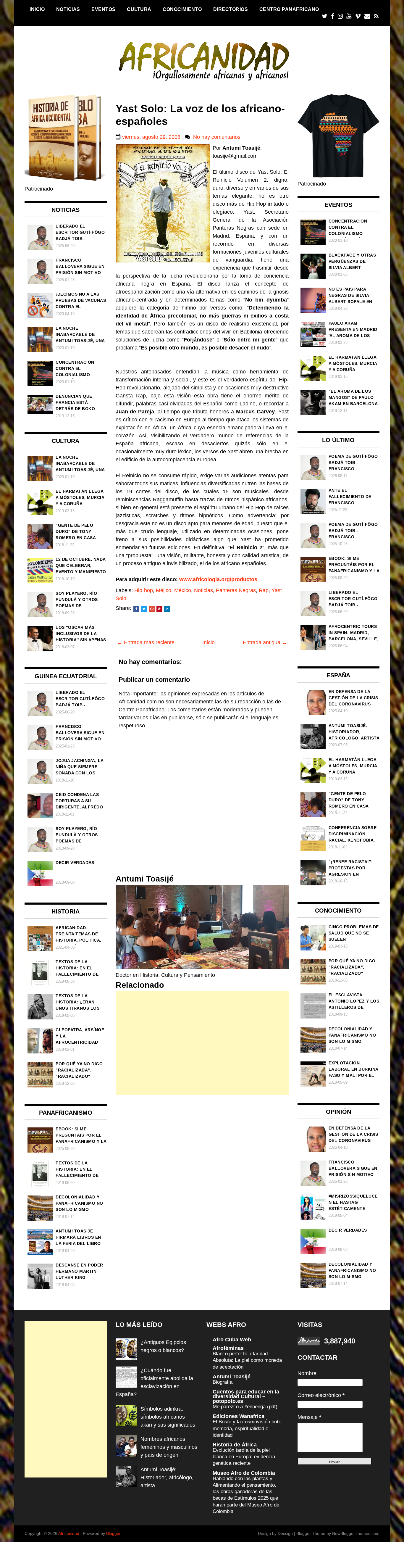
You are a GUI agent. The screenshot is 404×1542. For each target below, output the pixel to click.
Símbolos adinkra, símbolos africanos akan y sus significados (167, 1417)
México (182, 590)
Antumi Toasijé (232, 1377)
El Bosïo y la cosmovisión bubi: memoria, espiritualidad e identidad (247, 1428)
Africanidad (68, 1533)
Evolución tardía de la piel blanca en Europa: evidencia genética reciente (244, 1456)
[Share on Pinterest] (159, 609)
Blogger (113, 1533)
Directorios (230, 9)
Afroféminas (228, 1348)
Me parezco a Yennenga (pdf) (245, 1406)
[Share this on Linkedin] (167, 609)
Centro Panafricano (289, 9)
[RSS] (376, 16)
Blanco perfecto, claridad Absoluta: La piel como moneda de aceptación (247, 1360)
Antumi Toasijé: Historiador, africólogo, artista (166, 1477)
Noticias (68, 9)
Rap (264, 590)
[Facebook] (332, 16)
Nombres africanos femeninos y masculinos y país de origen (168, 1447)
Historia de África (235, 1445)
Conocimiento (182, 9)
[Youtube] (348, 16)
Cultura (139, 9)
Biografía (222, 1382)
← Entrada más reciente (145, 642)
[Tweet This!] (144, 609)
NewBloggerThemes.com (355, 1533)
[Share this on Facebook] (136, 609)
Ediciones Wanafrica (238, 1416)
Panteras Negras (236, 590)
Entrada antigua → (265, 642)
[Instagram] (340, 16)
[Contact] (367, 16)
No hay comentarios (216, 137)
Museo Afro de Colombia (244, 1473)
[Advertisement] (202, 1043)
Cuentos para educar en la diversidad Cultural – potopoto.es (246, 1396)
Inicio (37, 9)
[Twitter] (324, 16)
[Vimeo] (358, 16)
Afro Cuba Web (232, 1340)
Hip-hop (143, 590)
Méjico (163, 590)
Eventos (103, 9)
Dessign (285, 1533)
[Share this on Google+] (152, 609)
